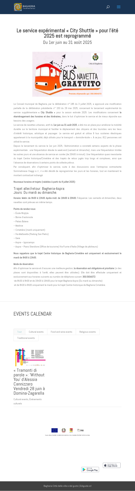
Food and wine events (61, 331)
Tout (19, 331)
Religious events (87, 331)
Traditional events (26, 338)
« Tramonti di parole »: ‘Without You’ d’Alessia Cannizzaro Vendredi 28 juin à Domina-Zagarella (29, 381)
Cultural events (36, 331)
